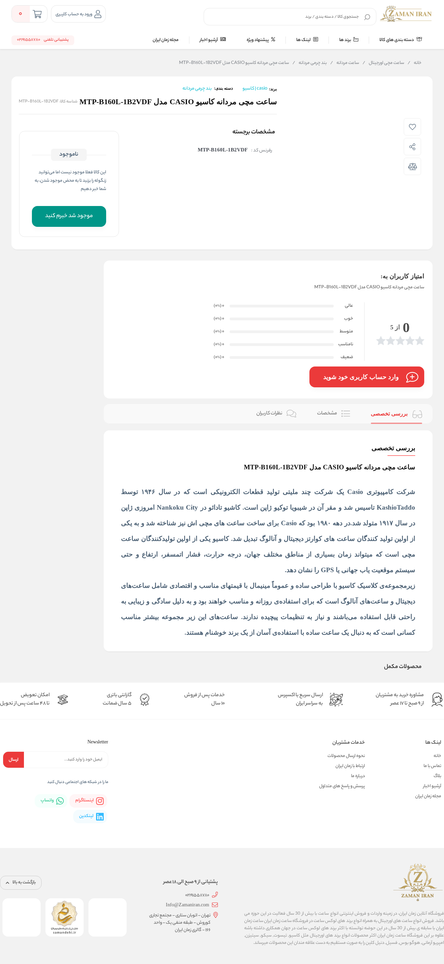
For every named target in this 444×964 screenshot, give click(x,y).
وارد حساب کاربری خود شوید (361, 376)
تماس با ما (432, 766)
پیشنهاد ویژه (258, 40)
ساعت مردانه (344, 63)
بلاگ (437, 776)
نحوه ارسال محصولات (346, 756)
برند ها (345, 40)
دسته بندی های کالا (397, 40)
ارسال (13, 760)
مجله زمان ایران (166, 40)
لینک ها (303, 40)
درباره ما (358, 776)
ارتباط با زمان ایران (350, 766)
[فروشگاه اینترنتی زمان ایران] (406, 13)
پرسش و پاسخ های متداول (342, 786)
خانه (414, 63)
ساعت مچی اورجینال (383, 63)
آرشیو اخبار (209, 40)
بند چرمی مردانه (309, 63)
